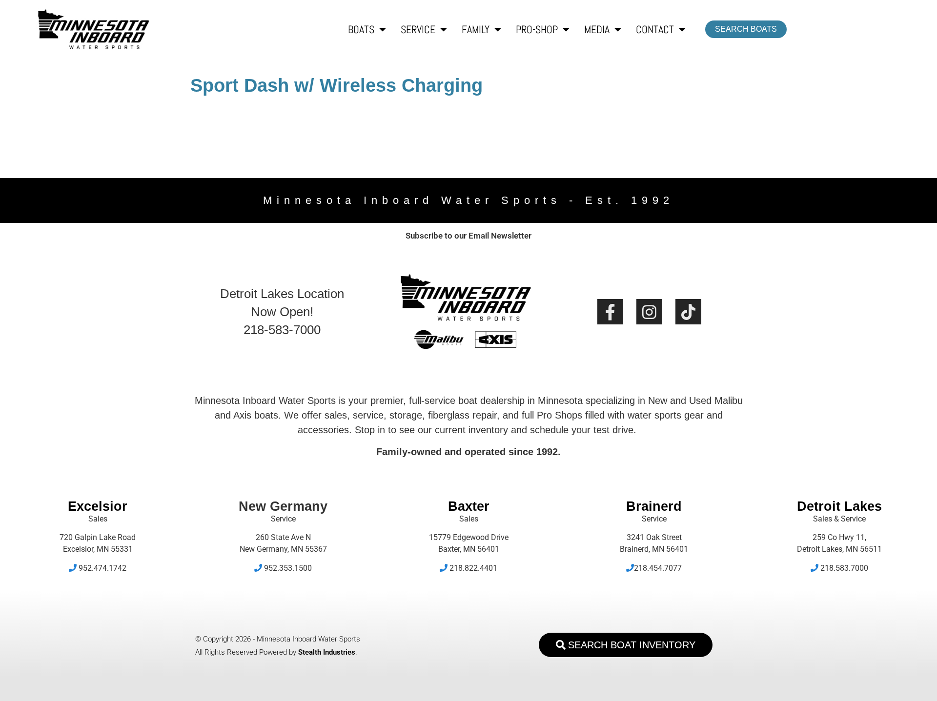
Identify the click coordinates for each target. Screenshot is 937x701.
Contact (655, 29)
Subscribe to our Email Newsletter (468, 235)
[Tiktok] (688, 312)
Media (597, 29)
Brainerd (654, 506)
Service (418, 29)
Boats (361, 29)
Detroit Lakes (839, 506)
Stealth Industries (326, 652)
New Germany (283, 506)
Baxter (468, 506)
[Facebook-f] (610, 312)
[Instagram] (649, 312)
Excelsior (97, 506)
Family (475, 29)
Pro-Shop (537, 29)
